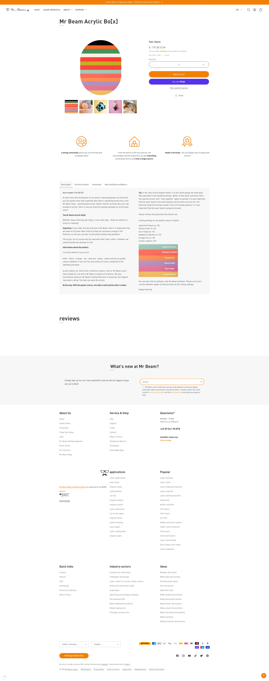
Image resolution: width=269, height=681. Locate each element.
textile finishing (116, 522)
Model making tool (118, 608)
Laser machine (166, 477)
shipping (104, 664)
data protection (176, 392)
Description (66, 184)
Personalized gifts (117, 599)
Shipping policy (140, 669)
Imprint (62, 577)
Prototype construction (119, 612)
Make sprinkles (166, 617)
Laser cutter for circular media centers (126, 581)
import (127, 664)
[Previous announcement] (67, 2)
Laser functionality (168, 540)
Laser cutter (165, 482)
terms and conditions (156, 392)
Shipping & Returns (118, 441)
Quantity (152, 59)
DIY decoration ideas (169, 581)
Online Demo (64, 423)
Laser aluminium (117, 509)
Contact (113, 432)
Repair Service (116, 436)
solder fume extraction (170, 526)
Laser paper (115, 526)
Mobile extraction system (171, 522)
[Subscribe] (201, 382)
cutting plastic (116, 491)
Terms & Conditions (67, 590)
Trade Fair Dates (66, 432)
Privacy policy (99, 669)
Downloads (96, 184)
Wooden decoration (168, 572)
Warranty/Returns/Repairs (116, 184)
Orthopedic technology (119, 577)
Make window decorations (171, 594)
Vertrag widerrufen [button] (74, 655)
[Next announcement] (202, 2)
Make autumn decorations (171, 608)
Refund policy (86, 669)
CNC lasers (165, 513)
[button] (68, 10)
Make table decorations (170, 577)
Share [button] (180, 95)
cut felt (113, 495)
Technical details (81, 184)
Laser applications (118, 477)
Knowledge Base (117, 450)
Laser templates (167, 549)
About (61, 419)
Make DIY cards (166, 590)
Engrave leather (116, 500)
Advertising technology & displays (124, 594)
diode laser (165, 500)
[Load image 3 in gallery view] (100, 106)
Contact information (156, 669)
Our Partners (65, 450)
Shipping (163, 51)
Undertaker (114, 590)
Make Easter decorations (171, 603)
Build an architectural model (122, 585)
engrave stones (116, 504)
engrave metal (116, 518)
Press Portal (64, 445)
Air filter (163, 518)
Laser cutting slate (118, 531)
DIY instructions (167, 585)
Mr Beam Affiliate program (71, 441)
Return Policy (65, 594)
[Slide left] (61, 106)
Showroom (64, 427)
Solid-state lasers (167, 535)
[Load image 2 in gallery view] (86, 106)
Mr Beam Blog (65, 454)
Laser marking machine (170, 495)
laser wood (114, 482)
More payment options (179, 88)
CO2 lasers (165, 509)
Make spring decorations (170, 599)
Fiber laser (165, 531)
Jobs (61, 436)
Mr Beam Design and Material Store (72, 487)
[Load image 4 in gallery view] (115, 106)
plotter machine (167, 504)
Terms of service (113, 669)
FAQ (111, 419)
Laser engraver (166, 491)
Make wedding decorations (121, 603)
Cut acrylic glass (117, 513)
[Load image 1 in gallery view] (71, 106)
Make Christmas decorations (172, 612)
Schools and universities (120, 572)
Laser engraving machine (171, 486)
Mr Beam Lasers (71, 669)
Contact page (165, 440)
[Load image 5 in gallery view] (130, 106)
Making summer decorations (172, 621)
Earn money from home (170, 544)
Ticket (112, 427)
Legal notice (127, 669)
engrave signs (116, 535)
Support (113, 423)
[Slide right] (139, 106)
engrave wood (116, 486)
